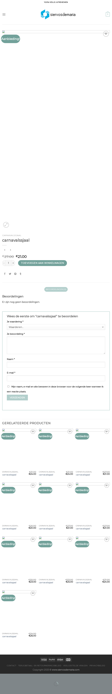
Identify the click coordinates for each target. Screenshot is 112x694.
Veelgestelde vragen (75, 665)
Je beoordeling (16, 334)
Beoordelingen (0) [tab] (56, 289)
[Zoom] (6, 225)
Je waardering (15, 321)
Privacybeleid (97, 665)
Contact (11, 665)
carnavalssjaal (9, 474)
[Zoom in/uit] (11, 676)
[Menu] (4, 14)
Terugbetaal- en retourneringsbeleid (39, 665)
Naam (11, 359)
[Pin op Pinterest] (15, 273)
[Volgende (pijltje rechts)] (11, 689)
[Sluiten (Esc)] (3, 676)
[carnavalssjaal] (19, 449)
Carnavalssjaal (11, 235)
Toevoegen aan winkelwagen (42, 263)
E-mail (11, 372)
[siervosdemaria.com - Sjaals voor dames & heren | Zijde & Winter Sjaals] (56, 14)
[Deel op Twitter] (10, 273)
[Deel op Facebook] (4, 273)
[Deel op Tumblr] (20, 273)
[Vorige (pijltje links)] (3, 689)
